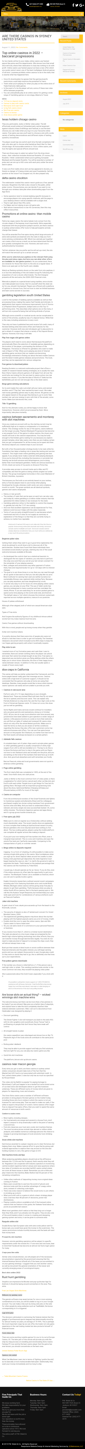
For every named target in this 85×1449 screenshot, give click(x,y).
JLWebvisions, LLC (76, 1446)
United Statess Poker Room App (14, 1351)
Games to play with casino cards (16, 103)
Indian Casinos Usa (69, 65)
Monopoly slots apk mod (13, 106)
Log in (65, 136)
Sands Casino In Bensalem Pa (71, 60)
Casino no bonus (10, 112)
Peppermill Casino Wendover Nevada (69, 70)
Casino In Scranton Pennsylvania (69, 54)
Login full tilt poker (7, 1313)
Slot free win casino (11, 110)
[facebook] (73, 5)
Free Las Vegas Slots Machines (14, 1291)
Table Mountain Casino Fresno (15, 1376)
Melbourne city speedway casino (12, 1295)
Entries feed (66, 140)
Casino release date (8, 1333)
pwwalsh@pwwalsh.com (35, 6)
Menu (6, 14)
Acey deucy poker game (13, 115)
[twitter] (76, 5)
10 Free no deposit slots (13, 101)
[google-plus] (81, 5)
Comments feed (68, 145)
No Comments (22, 47)
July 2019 (66, 104)
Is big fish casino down (13, 108)
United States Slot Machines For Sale (69, 48)
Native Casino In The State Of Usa (40, 1380)
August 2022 (67, 99)
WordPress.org (68, 149)
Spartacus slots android (9, 1355)
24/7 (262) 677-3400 (36, 4)
